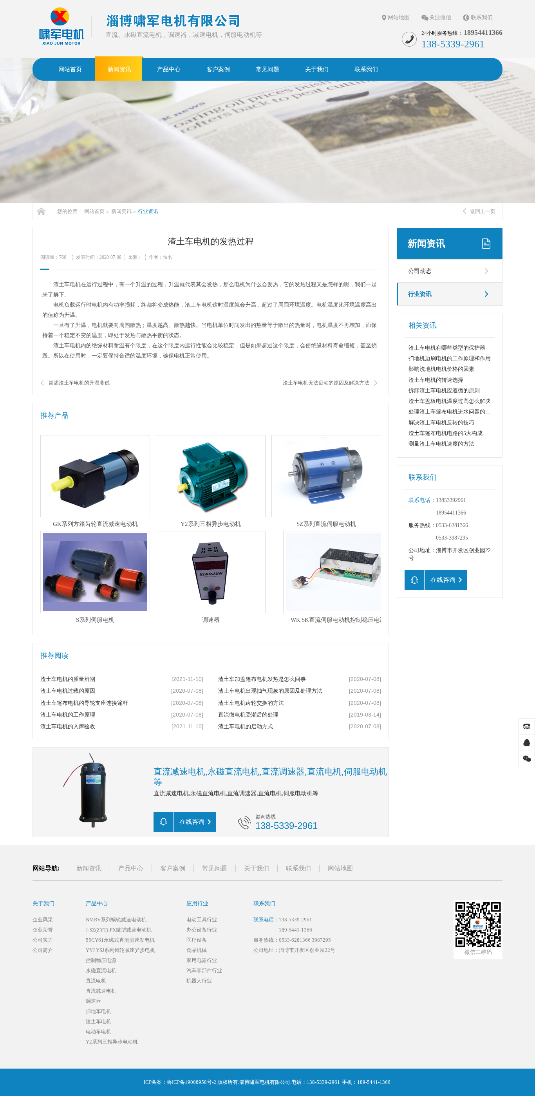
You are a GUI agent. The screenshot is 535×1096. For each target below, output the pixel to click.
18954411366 (451, 513)
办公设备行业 (201, 930)
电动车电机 (98, 1032)
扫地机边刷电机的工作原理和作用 (449, 358)
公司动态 (420, 271)
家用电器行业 (201, 960)
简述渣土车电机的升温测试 (79, 383)
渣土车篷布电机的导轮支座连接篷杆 (84, 703)
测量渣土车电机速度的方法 (441, 444)
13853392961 (451, 500)
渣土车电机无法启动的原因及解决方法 (326, 383)
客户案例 (172, 868)
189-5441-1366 (295, 930)
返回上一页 (482, 211)
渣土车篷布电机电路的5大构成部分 (450, 433)
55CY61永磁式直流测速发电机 (120, 940)
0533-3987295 (452, 538)
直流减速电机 (101, 991)
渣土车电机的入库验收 (67, 726)
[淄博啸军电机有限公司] (62, 26)
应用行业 (197, 903)
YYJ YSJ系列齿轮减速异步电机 (120, 950)
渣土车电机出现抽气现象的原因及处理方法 (270, 691)
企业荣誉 (43, 930)
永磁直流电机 (101, 970)
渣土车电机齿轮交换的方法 (251, 703)
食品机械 (196, 950)
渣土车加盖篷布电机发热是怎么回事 (262, 679)
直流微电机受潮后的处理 (248, 715)
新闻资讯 (121, 211)
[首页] (41, 211)
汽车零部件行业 (204, 970)
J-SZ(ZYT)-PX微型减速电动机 (119, 930)
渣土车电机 (67, 284)
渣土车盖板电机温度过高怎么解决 (449, 401)
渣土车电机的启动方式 (245, 726)
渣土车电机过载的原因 (67, 691)
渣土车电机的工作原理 (67, 715)
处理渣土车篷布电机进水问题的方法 (452, 412)
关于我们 (256, 868)
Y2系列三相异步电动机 (112, 1042)
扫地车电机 (98, 1011)
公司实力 (43, 940)
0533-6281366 (452, 525)
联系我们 (482, 17)
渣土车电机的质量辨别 (67, 679)
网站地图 (399, 17)
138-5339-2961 (295, 920)
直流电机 (96, 981)
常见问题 (214, 868)
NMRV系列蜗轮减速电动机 (116, 920)
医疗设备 (196, 940)
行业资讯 (148, 211)
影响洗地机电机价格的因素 (441, 369)
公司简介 (43, 950)
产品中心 (130, 868)
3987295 (321, 940)
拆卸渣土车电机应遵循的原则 (444, 391)
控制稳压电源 (101, 960)
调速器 (93, 1001)
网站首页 (94, 211)
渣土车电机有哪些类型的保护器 (446, 348)
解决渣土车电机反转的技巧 (441, 423)
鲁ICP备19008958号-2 (191, 1082)
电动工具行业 (201, 920)
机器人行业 (199, 981)
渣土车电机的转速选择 (435, 380)
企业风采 (43, 920)
